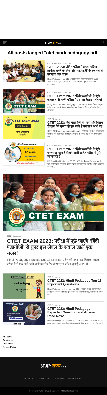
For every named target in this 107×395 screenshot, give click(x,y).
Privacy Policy (9, 347)
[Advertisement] (53, 19)
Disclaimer (8, 343)
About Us (7, 337)
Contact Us (8, 340)
